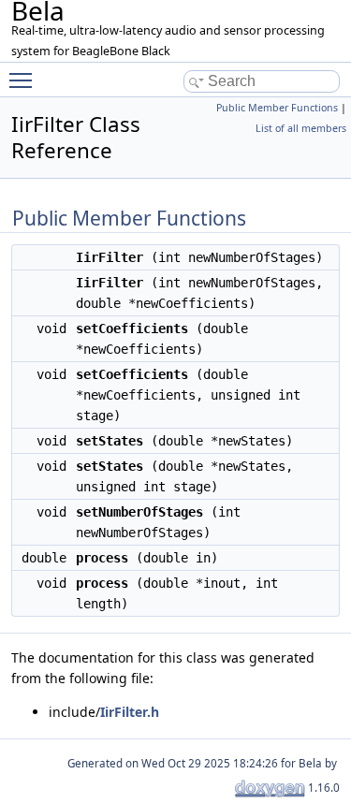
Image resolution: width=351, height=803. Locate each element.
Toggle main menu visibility (24, 79)
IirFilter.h (129, 712)
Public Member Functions (277, 107)
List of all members (301, 128)
